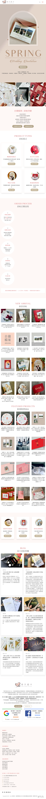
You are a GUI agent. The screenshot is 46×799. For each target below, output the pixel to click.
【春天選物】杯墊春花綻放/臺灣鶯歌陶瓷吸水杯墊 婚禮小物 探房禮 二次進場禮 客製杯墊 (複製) (7, 429)
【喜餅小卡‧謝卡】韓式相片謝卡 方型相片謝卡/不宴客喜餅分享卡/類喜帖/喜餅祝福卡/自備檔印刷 (38, 429)
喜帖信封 (11, 699)
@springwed (6, 781)
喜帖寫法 (16, 699)
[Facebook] (2, 792)
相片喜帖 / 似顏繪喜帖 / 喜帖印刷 (8, 740)
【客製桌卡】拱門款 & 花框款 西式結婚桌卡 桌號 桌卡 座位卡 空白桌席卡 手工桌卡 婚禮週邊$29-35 (38, 479)
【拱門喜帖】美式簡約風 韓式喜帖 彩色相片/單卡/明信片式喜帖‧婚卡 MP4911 (38, 375)
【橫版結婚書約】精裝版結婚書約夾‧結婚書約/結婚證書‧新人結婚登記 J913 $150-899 (38, 504)
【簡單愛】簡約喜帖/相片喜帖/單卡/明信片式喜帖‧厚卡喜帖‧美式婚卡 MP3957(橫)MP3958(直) (7, 399)
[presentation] (7, 315)
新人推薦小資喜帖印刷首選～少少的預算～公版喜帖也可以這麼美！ (34, 657)
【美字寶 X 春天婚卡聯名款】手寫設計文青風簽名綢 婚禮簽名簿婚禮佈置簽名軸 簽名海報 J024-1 (23, 479)
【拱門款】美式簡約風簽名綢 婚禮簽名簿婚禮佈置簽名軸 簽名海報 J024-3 (7, 479)
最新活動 (4, 613)
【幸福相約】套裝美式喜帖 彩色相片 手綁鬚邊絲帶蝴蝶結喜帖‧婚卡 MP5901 (7, 326)
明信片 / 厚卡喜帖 (5, 738)
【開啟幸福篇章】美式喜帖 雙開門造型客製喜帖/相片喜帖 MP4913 (23, 326)
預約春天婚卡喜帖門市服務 (7, 761)
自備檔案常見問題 (17, 126)
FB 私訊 (9, 218)
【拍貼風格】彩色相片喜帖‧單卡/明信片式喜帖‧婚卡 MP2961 (23, 349)
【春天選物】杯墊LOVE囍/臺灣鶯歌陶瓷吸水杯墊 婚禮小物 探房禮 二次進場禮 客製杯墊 (23, 429)
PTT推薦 (5, 696)
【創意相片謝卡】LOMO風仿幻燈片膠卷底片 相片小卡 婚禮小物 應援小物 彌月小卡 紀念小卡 (23, 454)
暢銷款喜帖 (23, 67)
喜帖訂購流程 (4, 767)
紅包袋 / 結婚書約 (5, 748)
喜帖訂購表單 (18, 706)
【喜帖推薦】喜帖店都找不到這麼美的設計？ (34, 573)
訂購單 (7, 217)
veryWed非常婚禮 (16, 696)
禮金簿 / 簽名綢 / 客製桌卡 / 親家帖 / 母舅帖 (11, 751)
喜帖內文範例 (4, 768)
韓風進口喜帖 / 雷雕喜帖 (7, 734)
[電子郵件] (9, 792)
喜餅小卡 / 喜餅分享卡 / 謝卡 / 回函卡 (9, 753)
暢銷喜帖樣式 (4, 732)
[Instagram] (6, 792)
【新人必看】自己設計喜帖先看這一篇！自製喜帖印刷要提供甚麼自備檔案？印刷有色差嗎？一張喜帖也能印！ (34, 618)
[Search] (39, 2)
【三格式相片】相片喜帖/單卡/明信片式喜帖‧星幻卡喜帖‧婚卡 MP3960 (38, 349)
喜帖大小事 (27, 613)
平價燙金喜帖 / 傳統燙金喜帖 (7, 737)
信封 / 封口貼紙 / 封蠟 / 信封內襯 (8, 754)
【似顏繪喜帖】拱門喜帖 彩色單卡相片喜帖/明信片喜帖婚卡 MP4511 (7, 375)
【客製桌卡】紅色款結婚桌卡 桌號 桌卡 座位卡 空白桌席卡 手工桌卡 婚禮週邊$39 (7, 504)
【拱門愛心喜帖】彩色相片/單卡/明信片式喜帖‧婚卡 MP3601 (23, 398)
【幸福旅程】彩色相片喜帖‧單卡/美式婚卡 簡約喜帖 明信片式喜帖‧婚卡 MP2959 (23, 375)
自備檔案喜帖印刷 (28, 126)
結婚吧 (10, 696)
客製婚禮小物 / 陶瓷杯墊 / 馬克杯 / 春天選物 (11, 750)
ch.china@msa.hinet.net (9, 782)
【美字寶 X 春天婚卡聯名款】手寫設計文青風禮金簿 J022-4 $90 (23, 504)
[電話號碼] (8, 792)
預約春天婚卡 (28, 706)
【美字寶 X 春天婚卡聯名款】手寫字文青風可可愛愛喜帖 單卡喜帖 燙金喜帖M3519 (38, 398)
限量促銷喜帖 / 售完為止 (7, 741)
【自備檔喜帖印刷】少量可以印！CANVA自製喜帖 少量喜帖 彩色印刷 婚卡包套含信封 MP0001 (7, 350)
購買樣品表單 (4, 764)
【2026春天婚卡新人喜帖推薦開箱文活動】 (11, 573)
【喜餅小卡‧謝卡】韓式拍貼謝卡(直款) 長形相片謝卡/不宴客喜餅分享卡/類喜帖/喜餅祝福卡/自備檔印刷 (7, 454)
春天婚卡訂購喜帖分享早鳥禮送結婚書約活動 (11, 616)
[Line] (4, 792)
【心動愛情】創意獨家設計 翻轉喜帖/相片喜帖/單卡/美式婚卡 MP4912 (38, 326)
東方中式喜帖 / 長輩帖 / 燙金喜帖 (8, 735)
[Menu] (42, 2)
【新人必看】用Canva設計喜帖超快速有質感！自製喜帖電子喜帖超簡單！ (11, 657)
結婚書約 (7, 699)
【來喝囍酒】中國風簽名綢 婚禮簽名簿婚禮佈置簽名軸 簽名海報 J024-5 (38, 454)
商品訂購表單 (4, 765)
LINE (6, 218)
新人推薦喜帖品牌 (14, 719)
